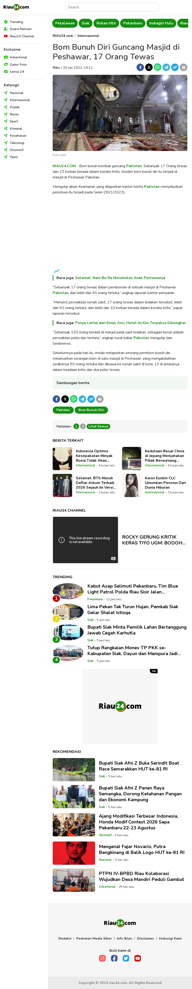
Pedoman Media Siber (94, 938)
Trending (16, 21)
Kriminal (16, 128)
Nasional (16, 93)
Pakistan (134, 166)
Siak (85, 23)
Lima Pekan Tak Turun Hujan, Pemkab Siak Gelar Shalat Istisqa (132, 609)
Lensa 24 (17, 71)
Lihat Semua (98, 426)
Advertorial (18, 57)
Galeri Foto (18, 64)
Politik (14, 107)
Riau (184, 23)
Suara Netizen (21, 28)
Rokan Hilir (106, 23)
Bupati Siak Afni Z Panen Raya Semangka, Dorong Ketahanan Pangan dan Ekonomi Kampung (140, 794)
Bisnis (14, 114)
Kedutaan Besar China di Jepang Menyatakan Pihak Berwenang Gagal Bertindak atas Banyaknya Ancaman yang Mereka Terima (164, 456)
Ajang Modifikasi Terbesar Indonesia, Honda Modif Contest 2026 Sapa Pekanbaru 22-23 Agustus (138, 822)
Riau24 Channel (22, 36)
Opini (14, 157)
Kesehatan (18, 135)
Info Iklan (124, 938)
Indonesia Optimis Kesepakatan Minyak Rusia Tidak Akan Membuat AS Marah (94, 456)
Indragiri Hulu (161, 23)
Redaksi (65, 938)
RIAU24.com (63, 35)
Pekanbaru (132, 23)
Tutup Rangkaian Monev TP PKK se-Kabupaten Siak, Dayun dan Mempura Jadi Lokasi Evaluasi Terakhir (132, 651)
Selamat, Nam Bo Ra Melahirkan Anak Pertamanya (120, 277)
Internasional (20, 100)
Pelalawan (64, 23)
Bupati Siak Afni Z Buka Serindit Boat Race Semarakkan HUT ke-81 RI (139, 766)
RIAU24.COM (64, 166)
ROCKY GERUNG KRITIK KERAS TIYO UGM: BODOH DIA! (152, 540)
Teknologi (17, 142)
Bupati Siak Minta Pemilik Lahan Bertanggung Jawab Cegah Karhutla (137, 630)
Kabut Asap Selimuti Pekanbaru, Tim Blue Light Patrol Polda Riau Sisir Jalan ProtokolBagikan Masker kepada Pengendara (136, 589)
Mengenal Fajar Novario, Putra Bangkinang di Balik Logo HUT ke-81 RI (142, 849)
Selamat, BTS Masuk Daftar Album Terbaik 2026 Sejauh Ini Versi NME (95, 483)
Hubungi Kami (170, 938)
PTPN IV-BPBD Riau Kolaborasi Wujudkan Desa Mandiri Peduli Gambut (141, 876)
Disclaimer (145, 938)
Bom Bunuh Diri (91, 410)
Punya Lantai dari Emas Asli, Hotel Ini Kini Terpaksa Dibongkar (130, 322)
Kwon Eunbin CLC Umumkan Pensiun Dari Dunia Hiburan (165, 483)
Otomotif (16, 149)
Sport (14, 121)
